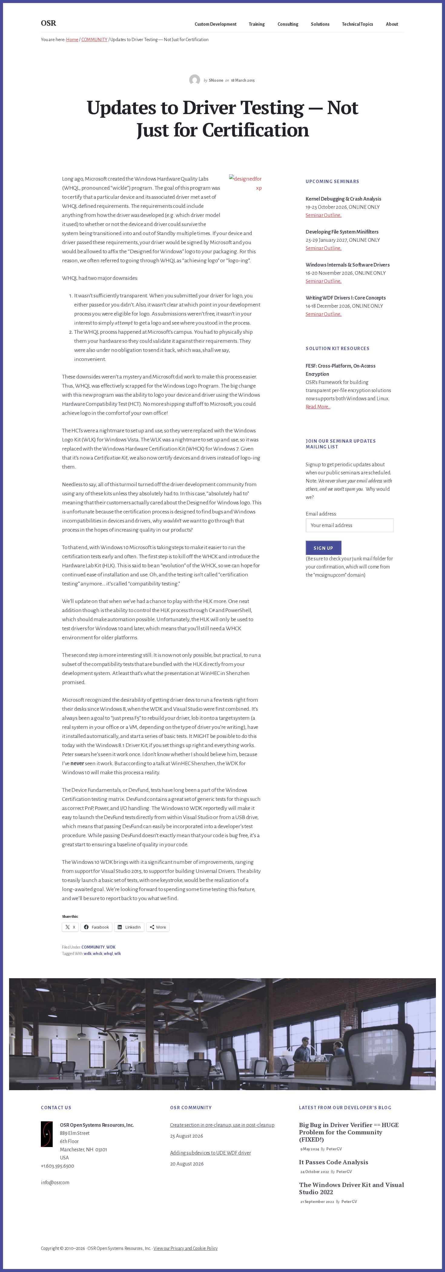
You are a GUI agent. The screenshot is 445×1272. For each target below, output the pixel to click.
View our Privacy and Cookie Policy (185, 1248)
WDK (110, 947)
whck (97, 954)
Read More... (318, 407)
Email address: (321, 514)
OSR (48, 23)
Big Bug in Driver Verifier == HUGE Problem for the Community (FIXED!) (348, 1132)
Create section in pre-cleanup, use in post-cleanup (222, 1125)
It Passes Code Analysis (333, 1162)
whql (108, 954)
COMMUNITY (92, 947)
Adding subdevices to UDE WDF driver (210, 1153)
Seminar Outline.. (324, 215)
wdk (87, 954)
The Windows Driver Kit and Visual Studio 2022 (351, 1188)
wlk (117, 954)
